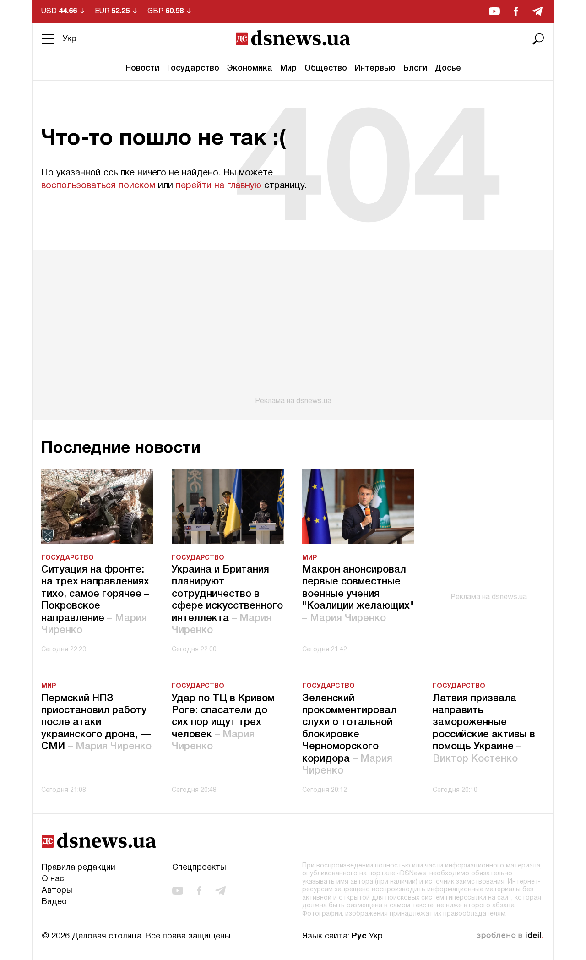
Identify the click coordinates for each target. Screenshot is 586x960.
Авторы (57, 891)
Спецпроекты (199, 868)
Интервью (375, 68)
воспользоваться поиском (98, 186)
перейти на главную (218, 186)
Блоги (415, 68)
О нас (53, 879)
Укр (69, 39)
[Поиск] (538, 39)
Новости (142, 68)
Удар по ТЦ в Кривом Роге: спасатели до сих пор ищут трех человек (223, 723)
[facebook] (516, 11)
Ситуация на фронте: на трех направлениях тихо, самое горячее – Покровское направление (95, 600)
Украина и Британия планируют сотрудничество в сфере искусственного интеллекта (227, 600)
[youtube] (494, 11)
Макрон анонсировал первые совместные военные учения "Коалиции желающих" (358, 594)
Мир (288, 68)
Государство (193, 68)
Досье (448, 68)
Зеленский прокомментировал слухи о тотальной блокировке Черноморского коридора (349, 734)
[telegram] (537, 11)
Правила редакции (78, 868)
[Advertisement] (293, 327)
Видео (54, 902)
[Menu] (48, 39)
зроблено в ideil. (510, 935)
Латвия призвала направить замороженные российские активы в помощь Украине (484, 729)
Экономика (249, 68)
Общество (325, 68)
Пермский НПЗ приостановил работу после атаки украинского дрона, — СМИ (96, 723)
